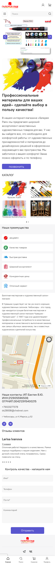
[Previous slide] (5, 37)
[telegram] (24, 552)
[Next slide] (50, 37)
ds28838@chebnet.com (15, 410)
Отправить (27, 530)
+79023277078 (10, 406)
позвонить (16, 166)
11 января (6, 444)
